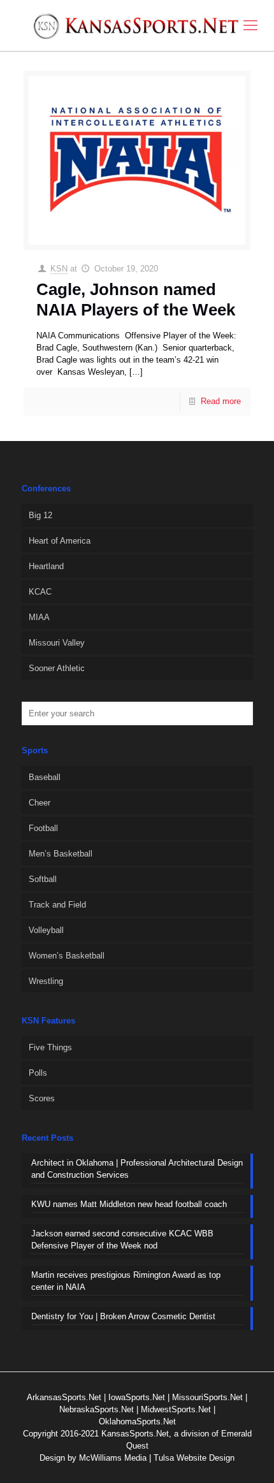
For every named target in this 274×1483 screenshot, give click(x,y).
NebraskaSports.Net (96, 1409)
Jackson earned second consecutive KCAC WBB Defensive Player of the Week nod (122, 1239)
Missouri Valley (57, 642)
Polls (38, 1073)
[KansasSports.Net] (137, 25)
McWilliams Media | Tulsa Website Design (156, 1458)
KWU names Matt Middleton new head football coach (129, 1204)
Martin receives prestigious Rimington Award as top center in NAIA (125, 1281)
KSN (59, 268)
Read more (221, 401)
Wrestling (46, 981)
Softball (43, 879)
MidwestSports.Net (176, 1409)
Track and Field (57, 904)
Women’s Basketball (67, 955)
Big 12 (40, 515)
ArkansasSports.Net (64, 1397)
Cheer (39, 802)
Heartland (46, 566)
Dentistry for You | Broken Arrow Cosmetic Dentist (123, 1316)
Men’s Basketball (60, 853)
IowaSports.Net (136, 1397)
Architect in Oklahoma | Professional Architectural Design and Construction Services (137, 1169)
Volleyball (46, 930)
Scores (42, 1098)
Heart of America (59, 541)
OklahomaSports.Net (137, 1421)
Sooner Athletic (57, 668)
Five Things (50, 1047)
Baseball (45, 777)
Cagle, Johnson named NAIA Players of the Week (135, 299)
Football (43, 828)
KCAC (40, 592)
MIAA (39, 617)
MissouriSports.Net (207, 1397)
